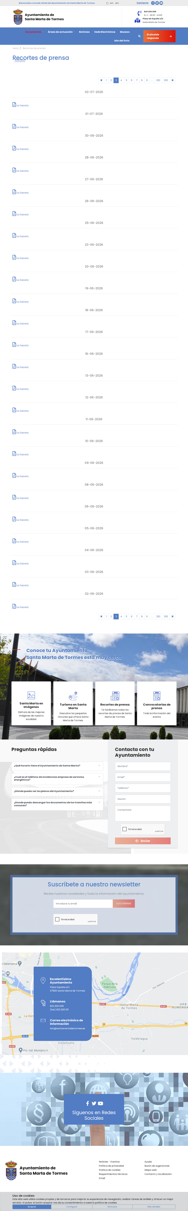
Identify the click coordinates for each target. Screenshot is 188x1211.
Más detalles (153, 1206)
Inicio (16, 48)
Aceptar (32, 1206)
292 (158, 80)
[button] (34, 31)
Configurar (71, 1206)
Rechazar (112, 1206)
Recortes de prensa (34, 48)
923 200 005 (57, 1006)
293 (166, 80)
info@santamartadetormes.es (67, 1028)
